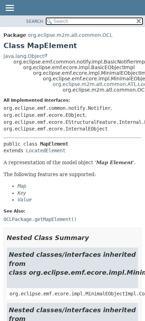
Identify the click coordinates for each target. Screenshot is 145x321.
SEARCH (34, 21)
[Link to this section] (94, 237)
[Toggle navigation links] (9, 8)
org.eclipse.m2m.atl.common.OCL (70, 35)
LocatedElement (45, 150)
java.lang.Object (24, 56)
